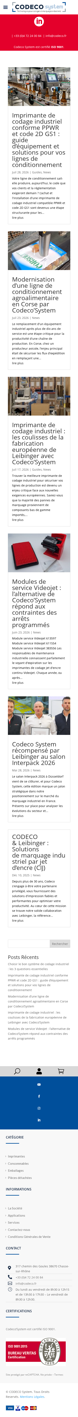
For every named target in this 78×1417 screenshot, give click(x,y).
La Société (15, 1208)
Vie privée (46, 1374)
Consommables (18, 1163)
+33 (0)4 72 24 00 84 (29, 1277)
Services (14, 1222)
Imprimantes (16, 1156)
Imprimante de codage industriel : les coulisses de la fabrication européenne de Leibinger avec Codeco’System (38, 443)
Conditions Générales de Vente (29, 1236)
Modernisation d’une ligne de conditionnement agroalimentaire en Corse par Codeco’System (37, 294)
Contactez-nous (19, 1229)
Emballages (16, 1170)
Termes (58, 1374)
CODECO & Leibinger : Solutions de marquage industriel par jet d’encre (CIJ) (38, 852)
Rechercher (60, 944)
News (47, 172)
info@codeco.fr (26, 1283)
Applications (16, 1215)
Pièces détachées (20, 1178)
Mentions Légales (32, 1397)
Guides (37, 172)
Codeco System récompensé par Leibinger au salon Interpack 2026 (38, 753)
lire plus (18, 218)
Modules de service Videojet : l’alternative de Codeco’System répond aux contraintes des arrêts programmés (36, 603)
